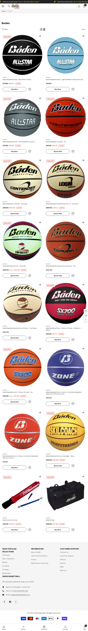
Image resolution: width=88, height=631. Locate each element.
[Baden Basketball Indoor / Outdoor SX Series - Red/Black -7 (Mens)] (65, 303)
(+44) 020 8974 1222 (20, 591)
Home (4, 11)
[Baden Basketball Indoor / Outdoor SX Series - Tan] (22, 367)
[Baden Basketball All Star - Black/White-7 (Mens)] (22, 55)
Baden (10, 11)
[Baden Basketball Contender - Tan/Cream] (22, 179)
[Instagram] (10, 602)
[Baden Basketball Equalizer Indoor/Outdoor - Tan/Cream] (22, 303)
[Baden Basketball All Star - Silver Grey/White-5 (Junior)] (22, 117)
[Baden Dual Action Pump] (22, 495)
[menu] (3, 6)
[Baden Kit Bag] (65, 495)
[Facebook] (4, 602)
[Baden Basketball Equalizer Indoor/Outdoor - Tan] (65, 241)
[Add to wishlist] (29, 89)
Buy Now (14, 89)
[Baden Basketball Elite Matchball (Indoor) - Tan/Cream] (65, 179)
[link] (23, 628)
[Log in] (79, 6)
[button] (41, 29)
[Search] (9, 6)
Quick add (58, 151)
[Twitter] (16, 602)
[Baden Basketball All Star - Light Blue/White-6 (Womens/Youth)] (65, 55)
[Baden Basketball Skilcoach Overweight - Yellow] (65, 431)
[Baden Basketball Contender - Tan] (65, 117)
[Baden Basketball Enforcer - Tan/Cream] (22, 241)
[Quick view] (40, 36)
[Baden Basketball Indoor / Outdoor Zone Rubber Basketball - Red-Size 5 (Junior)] (22, 431)
